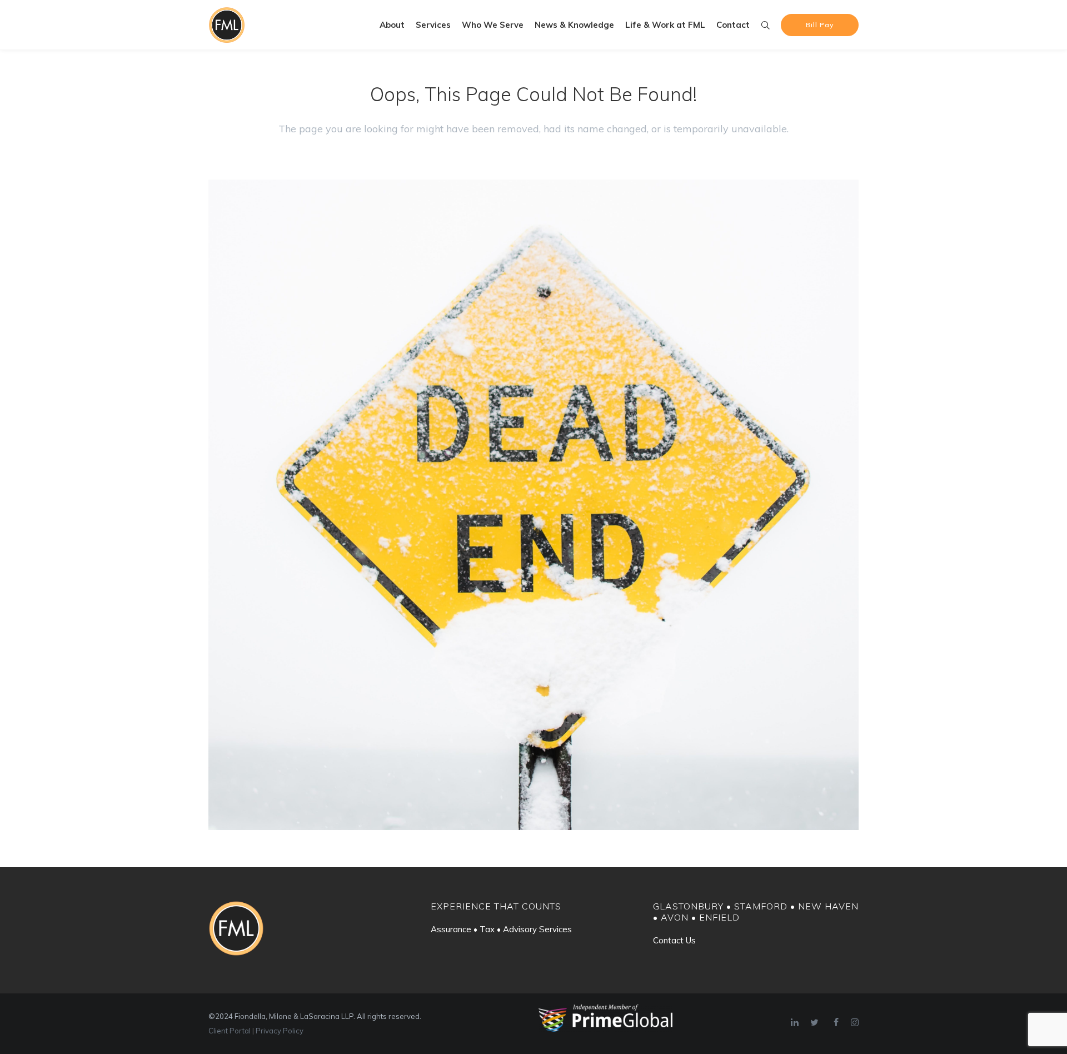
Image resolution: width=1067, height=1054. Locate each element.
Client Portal (229, 1030)
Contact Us (674, 940)
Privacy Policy (279, 1030)
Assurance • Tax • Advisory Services (501, 929)
